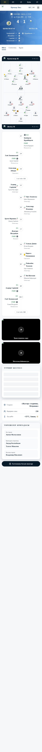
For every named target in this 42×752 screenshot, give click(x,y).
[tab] (4, 48)
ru (34, 7)
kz (30, 7)
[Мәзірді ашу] (38, 8)
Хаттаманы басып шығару (22, 464)
